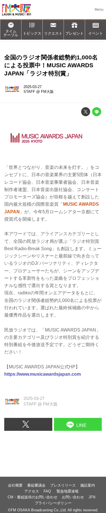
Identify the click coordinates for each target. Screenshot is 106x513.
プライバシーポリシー (53, 503)
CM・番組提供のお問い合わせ (32, 497)
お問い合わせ (73, 497)
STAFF (29, 91)
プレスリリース (63, 485)
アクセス (31, 491)
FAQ (48, 491)
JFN (91, 497)
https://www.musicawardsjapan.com (42, 374)
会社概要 (15, 485)
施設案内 (87, 485)
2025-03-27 (32, 87)
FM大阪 (47, 91)
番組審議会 (36, 485)
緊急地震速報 (68, 491)
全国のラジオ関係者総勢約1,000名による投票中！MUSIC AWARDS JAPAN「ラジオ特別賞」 (51, 65)
